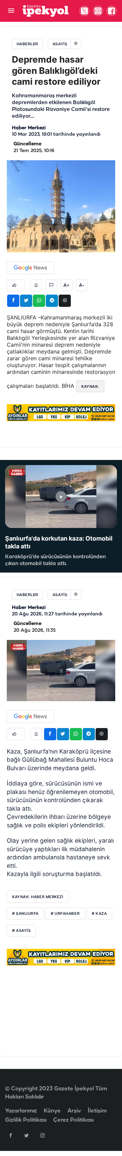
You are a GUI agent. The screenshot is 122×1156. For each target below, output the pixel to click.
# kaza (99, 914)
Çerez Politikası (73, 1120)
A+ (66, 285)
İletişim (97, 1111)
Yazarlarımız (21, 1111)
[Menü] (11, 11)
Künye (52, 1111)
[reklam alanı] (61, 413)
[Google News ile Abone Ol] (30, 267)
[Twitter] (26, 1135)
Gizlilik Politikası (25, 1120)
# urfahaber (65, 914)
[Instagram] (42, 1135)
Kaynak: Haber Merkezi (37, 896)
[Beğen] (16, 285)
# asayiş (21, 931)
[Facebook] (10, 1135)
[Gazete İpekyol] (45, 11)
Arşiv (74, 1111)
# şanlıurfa (25, 914)
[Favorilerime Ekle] (36, 285)
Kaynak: (90, 386)
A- (81, 285)
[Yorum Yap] (51, 285)
